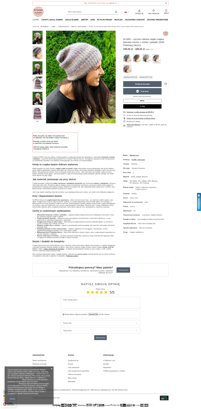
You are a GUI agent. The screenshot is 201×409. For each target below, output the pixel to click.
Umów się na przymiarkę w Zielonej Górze (141, 118)
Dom (93, 20)
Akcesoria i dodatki (135, 20)
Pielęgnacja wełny (72, 256)
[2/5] (92, 292)
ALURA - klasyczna (138, 160)
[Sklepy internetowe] (164, 398)
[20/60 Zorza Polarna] (127, 58)
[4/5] (101, 292)
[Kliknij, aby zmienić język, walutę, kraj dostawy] (126, 12)
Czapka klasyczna (63, 26)
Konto (71, 355)
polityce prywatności (14, 380)
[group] (81, 77)
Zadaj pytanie (123, 270)
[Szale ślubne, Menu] (79, 20)
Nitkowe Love (134, 155)
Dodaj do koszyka (142, 84)
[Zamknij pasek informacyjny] (166, 3)
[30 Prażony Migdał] (137, 58)
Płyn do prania (104, 20)
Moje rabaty (72, 378)
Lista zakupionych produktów (78, 371)
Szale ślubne (72, 20)
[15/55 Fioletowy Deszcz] (156, 58)
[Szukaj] (116, 12)
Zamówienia (38, 355)
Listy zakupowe (73, 367)
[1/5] (88, 292)
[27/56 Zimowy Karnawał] (127, 69)
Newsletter (72, 381)
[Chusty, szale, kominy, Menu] (64, 20)
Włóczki (118, 20)
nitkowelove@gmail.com (81, 390)
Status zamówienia (39, 360)
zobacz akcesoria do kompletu (54, 249)
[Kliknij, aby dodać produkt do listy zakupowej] (166, 84)
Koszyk (70, 364)
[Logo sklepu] (38, 12)
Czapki (35, 20)
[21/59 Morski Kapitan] (147, 58)
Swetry (84, 20)
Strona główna (44, 26)
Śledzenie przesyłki (39, 364)
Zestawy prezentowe (157, 20)
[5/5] (105, 292)
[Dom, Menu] (96, 20)
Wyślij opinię (100, 338)
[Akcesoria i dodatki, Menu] (145, 20)
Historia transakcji (74, 374)
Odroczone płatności (134, 125)
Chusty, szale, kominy (52, 20)
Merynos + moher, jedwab (78, 26)
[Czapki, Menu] (40, 20)
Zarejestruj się (73, 360)
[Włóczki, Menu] (123, 20)
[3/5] (97, 292)
